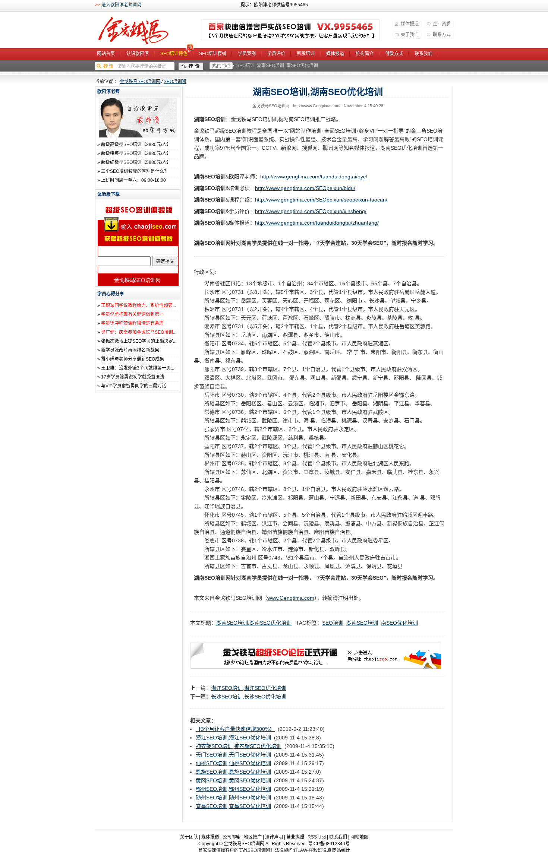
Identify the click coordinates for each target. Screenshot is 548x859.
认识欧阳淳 (137, 53)
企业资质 (442, 23)
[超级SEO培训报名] (290, 29)
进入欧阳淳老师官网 (121, 4)
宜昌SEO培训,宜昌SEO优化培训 (233, 806)
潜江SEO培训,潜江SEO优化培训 (248, 688)
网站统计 (341, 850)
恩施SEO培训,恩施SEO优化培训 (233, 772)
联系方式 (442, 34)
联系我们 (423, 53)
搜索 (191, 66)
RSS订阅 (317, 837)
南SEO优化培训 (302, 65)
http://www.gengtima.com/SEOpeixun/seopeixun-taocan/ (321, 200)
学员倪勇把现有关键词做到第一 (132, 314)
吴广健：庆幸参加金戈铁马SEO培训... (138, 332)
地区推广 (253, 837)
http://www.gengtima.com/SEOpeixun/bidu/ (305, 188)
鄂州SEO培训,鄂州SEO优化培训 (233, 789)
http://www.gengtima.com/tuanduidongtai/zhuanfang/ (317, 223)
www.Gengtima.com (290, 598)
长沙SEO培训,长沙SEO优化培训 (248, 697)
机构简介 (365, 53)
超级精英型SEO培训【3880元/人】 (136, 153)
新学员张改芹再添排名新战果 (130, 350)
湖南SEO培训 (270, 65)
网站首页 (106, 53)
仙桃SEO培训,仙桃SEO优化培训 (233, 763)
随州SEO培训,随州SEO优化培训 (233, 798)
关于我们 (410, 34)
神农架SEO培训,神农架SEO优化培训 (238, 746)
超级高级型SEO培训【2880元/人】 (136, 144)
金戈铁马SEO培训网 (143, 30)
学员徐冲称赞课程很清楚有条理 (132, 323)
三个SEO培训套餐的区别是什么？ (135, 171)
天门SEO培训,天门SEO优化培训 (233, 755)
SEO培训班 (175, 81)
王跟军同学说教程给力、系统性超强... (138, 305)
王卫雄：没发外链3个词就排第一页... (137, 368)
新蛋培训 (306, 53)
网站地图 (359, 837)
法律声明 (274, 837)
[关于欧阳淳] (138, 136)
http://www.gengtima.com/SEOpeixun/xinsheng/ (310, 211)
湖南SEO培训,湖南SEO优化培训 (254, 623)
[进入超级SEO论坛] (315, 667)
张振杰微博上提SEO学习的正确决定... (138, 341)
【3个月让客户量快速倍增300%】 (235, 729)
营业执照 (295, 837)
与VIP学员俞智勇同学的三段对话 (133, 386)
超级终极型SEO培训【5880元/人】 (136, 162)
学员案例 (247, 53)
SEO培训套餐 (212, 53)
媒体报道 (410, 23)
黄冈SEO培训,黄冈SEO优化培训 (233, 780)
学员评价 (276, 53)
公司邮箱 (231, 837)
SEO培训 (245, 65)
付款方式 (394, 53)
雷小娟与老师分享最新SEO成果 (132, 359)
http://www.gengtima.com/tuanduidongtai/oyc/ (313, 177)
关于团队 (189, 837)
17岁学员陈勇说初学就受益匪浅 (132, 377)
